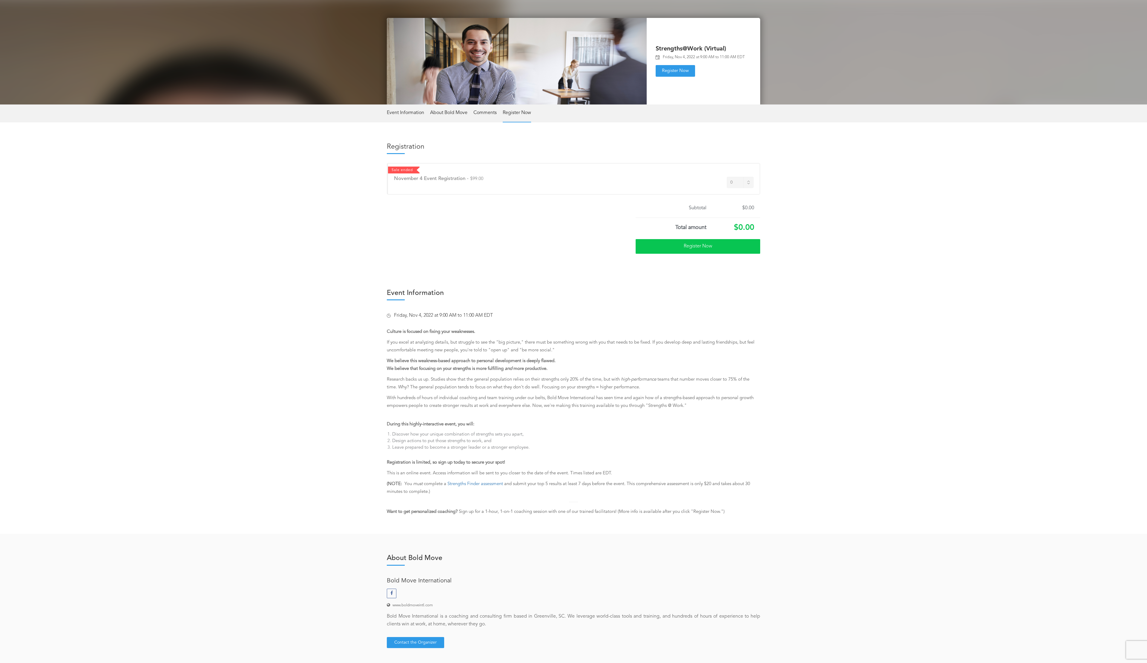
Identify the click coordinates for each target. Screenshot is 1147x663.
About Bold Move (448, 112)
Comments (485, 112)
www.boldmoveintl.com (412, 605)
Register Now (675, 71)
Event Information (405, 112)
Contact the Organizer (415, 642)
